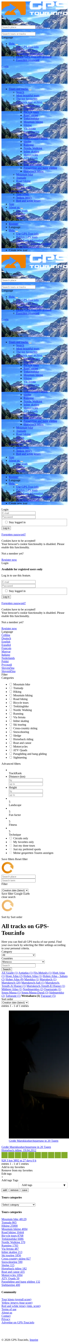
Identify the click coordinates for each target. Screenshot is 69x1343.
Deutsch (6, 638)
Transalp (28, 108)
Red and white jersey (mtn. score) (20, 1306)
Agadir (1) (12, 972)
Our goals (22, 210)
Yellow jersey (24, 197)
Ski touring (30, 135)
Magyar (5, 651)
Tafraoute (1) (13, 995)
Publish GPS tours (27, 50)
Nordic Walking (33, 148)
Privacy (5, 1319)
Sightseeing (30, 161)
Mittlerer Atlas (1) (11, 989)
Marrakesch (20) (11, 982)
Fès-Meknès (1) (42, 972)
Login (4, 66)
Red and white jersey (28, 200)
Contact (20, 213)
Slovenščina (8, 671)
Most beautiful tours (27, 95)
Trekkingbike (31, 118)
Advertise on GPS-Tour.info (17, 1322)
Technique (15, 834)
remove (14, 1190)
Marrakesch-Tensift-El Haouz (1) (45, 986)
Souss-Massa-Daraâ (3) (34, 992)
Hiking (28, 125)
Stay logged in (17, 522)
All (3, 972)
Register (13, 223)
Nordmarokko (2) (33, 989)
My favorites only (23, 841)
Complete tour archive (29, 102)
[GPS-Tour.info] (34, 14)
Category (6, 951)
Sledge (27, 141)
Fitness (13, 824)
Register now (9, 559)
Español (6, 644)
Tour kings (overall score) (16, 1299)
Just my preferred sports (27, 849)
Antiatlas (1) (25, 972)
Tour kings (22, 194)
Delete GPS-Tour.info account (33, 56)
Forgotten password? (13, 534)
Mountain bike (32, 105)
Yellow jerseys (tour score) (16, 1302)
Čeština (5, 635)
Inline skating (31, 151)
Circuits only (20, 838)
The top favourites (26, 98)
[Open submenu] (16, 44)
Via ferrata (30, 128)
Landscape (15, 805)
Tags (15, 1180)
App (11, 204)
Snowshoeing (31, 131)
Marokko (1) (31, 979)
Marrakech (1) (48, 979)
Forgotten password (27, 60)
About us (14, 207)
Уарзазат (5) (48, 995)
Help (12, 43)
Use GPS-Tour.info (27, 46)
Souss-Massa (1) (11, 992)
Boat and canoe (33, 164)
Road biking (31, 115)
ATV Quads (31, 158)
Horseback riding (34, 171)
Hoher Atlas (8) (15, 979)
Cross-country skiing (36, 138)
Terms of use (8, 1309)
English (5, 641)
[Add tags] (34, 1185)
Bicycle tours (31, 112)
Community (16, 190)
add (5, 1190)
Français (6, 648)
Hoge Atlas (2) (14, 976)
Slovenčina (7, 667)
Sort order (16, 917)
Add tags (6, 1180)
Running (29, 144)
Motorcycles (31, 154)
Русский (6, 664)
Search (20, 92)
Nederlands (8, 658)
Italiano (5, 654)
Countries (7, 958)
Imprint (20, 217)
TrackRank (15, 773)
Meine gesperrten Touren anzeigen (33, 852)
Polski (5, 661)
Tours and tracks (19, 88)
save (24, 1190)
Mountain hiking (33, 121)
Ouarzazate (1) (52, 989)
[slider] (38, 801)
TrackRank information (29, 53)
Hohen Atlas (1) (32, 976)
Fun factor (15, 814)
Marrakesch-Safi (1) (33, 982)
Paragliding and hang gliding (40, 167)
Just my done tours (24, 845)
